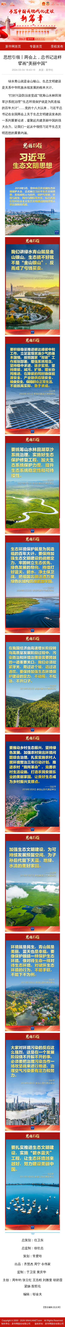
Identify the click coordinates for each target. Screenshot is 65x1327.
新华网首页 (13, 46)
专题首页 (36, 46)
